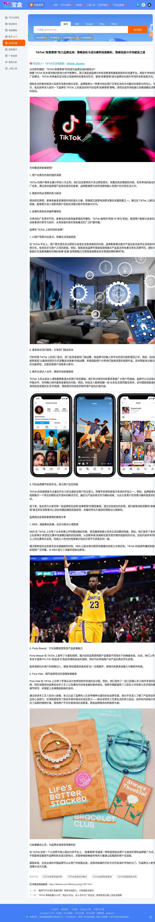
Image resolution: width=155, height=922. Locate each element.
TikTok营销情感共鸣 (127, 876)
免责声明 (33, 916)
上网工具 (91, 4)
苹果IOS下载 (99, 909)
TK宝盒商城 (119, 4)
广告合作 (54, 909)
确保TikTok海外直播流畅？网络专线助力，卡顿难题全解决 (66, 890)
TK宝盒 (74, 909)
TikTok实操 (90, 913)
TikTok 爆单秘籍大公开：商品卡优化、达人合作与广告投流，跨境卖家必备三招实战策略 (80, 895)
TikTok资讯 (66, 4)
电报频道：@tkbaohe (105, 913)
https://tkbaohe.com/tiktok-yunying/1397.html (70, 884)
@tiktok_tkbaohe (76, 63)
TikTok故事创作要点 (77, 876)
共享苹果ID (103, 4)
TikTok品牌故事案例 (102, 876)
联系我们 (64, 909)
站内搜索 (137, 29)
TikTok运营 (79, 913)
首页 (56, 4)
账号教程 (53, 37)
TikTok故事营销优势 (52, 876)
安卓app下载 (85, 909)
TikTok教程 (39, 37)
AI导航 (79, 4)
